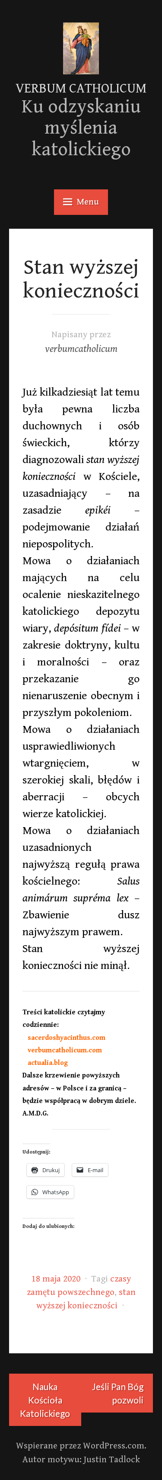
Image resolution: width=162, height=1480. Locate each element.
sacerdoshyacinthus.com (63, 1038)
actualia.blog (45, 1063)
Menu (88, 202)
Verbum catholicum (81, 88)
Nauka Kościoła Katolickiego (45, 1400)
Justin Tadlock (112, 1459)
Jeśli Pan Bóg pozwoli (117, 1393)
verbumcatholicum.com (62, 1050)
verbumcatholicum (81, 349)
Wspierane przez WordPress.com (80, 1446)
